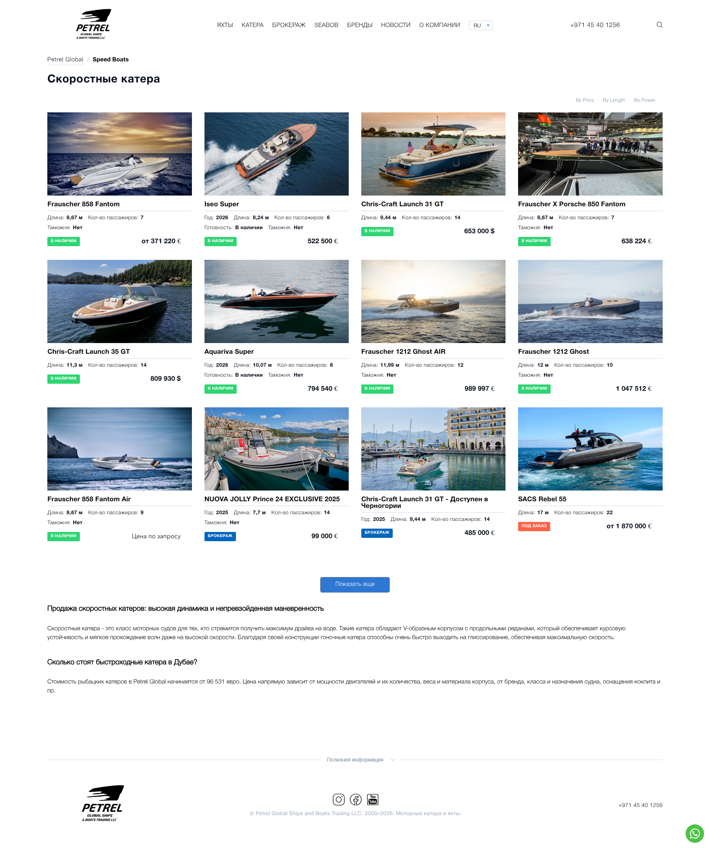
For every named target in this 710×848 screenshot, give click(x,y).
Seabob (326, 25)
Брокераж (289, 25)
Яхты (225, 25)
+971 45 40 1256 (640, 805)
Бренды (360, 25)
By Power (644, 101)
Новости (396, 25)
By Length (614, 101)
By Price (585, 101)
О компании (439, 25)
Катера (253, 25)
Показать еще (355, 584)
